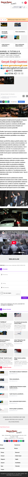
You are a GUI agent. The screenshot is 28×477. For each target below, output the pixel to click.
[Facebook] (5, 441)
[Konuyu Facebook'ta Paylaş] (1, 102)
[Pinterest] (16, 441)
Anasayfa (3, 55)
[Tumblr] (23, 441)
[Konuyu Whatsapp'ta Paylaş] (6, 102)
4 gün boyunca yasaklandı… (5, 45)
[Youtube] (14, 441)
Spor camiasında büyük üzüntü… (19, 45)
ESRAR (18, 265)
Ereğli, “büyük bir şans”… (6, 358)
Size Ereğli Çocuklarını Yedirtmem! (5, 33)
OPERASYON (22, 265)
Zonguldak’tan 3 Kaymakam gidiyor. (17, 19)
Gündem (11, 55)
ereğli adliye (14, 265)
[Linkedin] (12, 441)
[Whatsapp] (21, 441)
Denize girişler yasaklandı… (17, 408)
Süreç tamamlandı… (20, 31)
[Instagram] (9, 441)
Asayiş (7, 55)
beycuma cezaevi (8, 265)
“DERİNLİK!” (3, 322)
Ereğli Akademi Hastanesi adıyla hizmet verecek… (18, 387)
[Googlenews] (19, 441)
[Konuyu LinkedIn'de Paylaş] (8, 102)
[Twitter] (7, 441)
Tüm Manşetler (16, 55)
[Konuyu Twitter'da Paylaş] (3, 102)
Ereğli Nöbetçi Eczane (4, 427)
